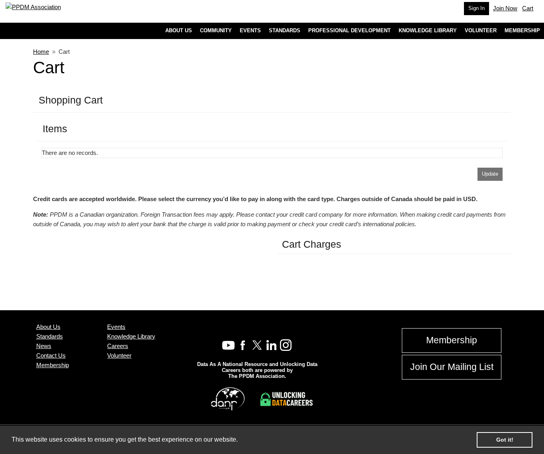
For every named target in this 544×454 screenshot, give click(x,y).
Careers (117, 345)
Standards (49, 336)
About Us (48, 326)
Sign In (476, 8)
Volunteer (119, 355)
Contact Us (51, 355)
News (43, 345)
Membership (52, 365)
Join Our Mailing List (451, 367)
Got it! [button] (504, 439)
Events (116, 326)
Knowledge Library (131, 336)
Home (41, 51)
